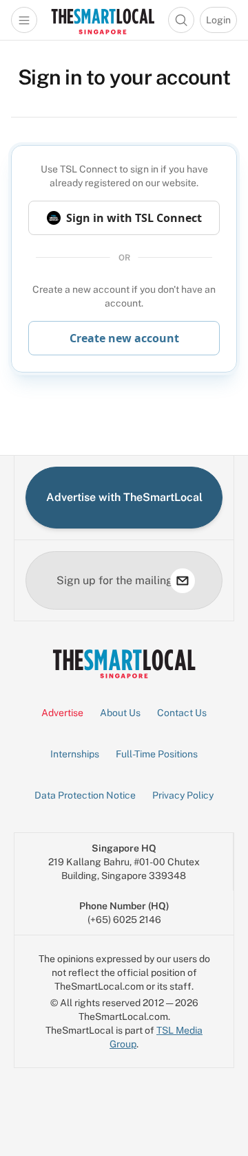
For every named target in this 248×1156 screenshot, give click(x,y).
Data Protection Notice (85, 795)
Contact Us (182, 712)
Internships (74, 753)
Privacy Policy (183, 795)
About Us (120, 712)
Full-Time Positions (157, 753)
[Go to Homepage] (102, 19)
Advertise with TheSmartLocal (124, 497)
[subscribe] (182, 580)
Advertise (62, 712)
